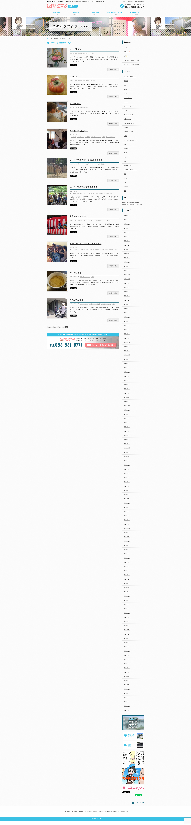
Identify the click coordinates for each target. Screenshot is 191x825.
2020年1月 (127, 444)
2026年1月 (127, 241)
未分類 (103, 164)
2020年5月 (127, 427)
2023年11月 (127, 304)
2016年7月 (127, 600)
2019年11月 (127, 452)
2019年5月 (127, 477)
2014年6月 (127, 701)
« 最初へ (50, 327)
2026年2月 (127, 236)
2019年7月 (127, 469)
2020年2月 (127, 439)
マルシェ (74, 76)
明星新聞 (126, 148)
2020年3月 (127, 435)
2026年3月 (127, 232)
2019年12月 (127, 448)
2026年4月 (127, 228)
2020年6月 (127, 422)
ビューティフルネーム (130, 77)
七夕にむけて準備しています (131, 60)
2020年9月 (127, 410)
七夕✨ (126, 56)
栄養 (125, 161)
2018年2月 (127, 520)
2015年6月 (127, 651)
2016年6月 (127, 604)
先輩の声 (101, 811)
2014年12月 (127, 676)
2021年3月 (127, 384)
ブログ (124, 1)
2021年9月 (127, 363)
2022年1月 (127, 351)
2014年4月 (127, 710)
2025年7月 (127, 266)
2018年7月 (127, 507)
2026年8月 (127, 215)
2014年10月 (127, 685)
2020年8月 (127, 414)
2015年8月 (127, 642)
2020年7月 (127, 418)
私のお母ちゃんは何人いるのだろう (85, 243)
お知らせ (130, 1)
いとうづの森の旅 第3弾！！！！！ (86, 160)
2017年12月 (127, 528)
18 (63, 327)
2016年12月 (127, 579)
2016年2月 (127, 621)
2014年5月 (127, 706)
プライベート (80, 137)
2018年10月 (127, 499)
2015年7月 (127, 646)
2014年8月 (127, 693)
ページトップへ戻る (138, 803)
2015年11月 (127, 634)
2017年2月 (127, 570)
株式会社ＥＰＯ (110, 137)
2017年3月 (127, 566)
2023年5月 (127, 325)
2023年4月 (127, 329)
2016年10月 (127, 587)
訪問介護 (126, 186)
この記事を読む (113, 69)
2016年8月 (127, 596)
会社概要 (76, 13)
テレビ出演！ (76, 49)
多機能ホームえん (58, 38)
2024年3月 (127, 296)
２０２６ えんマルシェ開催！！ (133, 64)
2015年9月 (127, 638)
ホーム (50, 38)
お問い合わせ (134, 13)
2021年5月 (127, 376)
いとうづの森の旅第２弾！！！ (83, 187)
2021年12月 (127, 355)
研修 (125, 174)
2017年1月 (127, 575)
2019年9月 (127, 460)
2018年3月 (127, 515)
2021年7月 (127, 367)
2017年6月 (127, 553)
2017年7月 (127, 549)
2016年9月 (127, 592)
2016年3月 (127, 617)
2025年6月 (127, 270)
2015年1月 (127, 672)
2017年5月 (127, 558)
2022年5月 (127, 346)
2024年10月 (127, 279)
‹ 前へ (55, 327)
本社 (106, 249)
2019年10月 (127, 456)
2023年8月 (127, 312)
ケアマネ (126, 102)
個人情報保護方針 (139, 1)
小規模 (92, 53)
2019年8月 (127, 465)
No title (125, 47)
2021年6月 (127, 372)
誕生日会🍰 (127, 52)
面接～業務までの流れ (115, 13)
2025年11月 (127, 249)
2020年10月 (127, 405)
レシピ (125, 110)
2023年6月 (127, 321)
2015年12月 (127, 630)
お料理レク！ (76, 273)
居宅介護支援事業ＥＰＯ (130, 140)
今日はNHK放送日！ (79, 131)
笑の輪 (125, 178)
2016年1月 (127, 625)
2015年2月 (127, 668)
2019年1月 (127, 490)
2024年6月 (127, 287)
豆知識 (125, 89)
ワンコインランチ (90, 220)
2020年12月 (127, 397)
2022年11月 (127, 342)
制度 (125, 85)
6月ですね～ (75, 104)
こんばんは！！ (77, 300)
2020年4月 (127, 431)
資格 (125, 191)
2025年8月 (127, 262)
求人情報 (126, 81)
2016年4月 (127, 613)
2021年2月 (127, 389)
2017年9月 (127, 541)
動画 (106, 811)
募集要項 (95, 13)
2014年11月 (127, 680)
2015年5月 (127, 655)
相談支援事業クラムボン (130, 170)
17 (59, 327)
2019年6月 (127, 473)
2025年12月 (127, 245)
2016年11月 (127, 583)
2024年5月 (127, 291)
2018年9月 (127, 503)
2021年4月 (127, 380)
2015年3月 (127, 663)
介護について (84, 249)
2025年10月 (127, 253)
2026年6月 (127, 224)
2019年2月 (127, 486)
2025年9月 (127, 258)
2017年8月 (127, 545)
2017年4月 (127, 562)
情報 (125, 144)
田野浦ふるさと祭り (79, 216)
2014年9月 (127, 689)
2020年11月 (127, 401)
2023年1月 (127, 338)
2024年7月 (127, 283)
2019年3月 (127, 482)
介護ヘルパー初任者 (82, 193)
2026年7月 (127, 219)
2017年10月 (127, 537)
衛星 (125, 182)
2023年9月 (127, 308)
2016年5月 (127, 608)
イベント (82, 80)
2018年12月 (127, 494)
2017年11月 (127, 532)
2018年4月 (127, 511)
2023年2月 (127, 334)
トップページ (56, 13)
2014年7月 (127, 697)
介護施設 (87, 137)
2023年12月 (127, 300)
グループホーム (75, 249)
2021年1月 (127, 393)
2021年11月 (127, 359)
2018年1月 (127, 524)
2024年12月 (127, 274)
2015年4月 (127, 659)
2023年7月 (127, 317)
